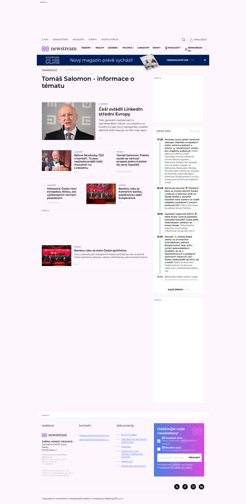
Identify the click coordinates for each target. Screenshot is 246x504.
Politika (127, 47)
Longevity (143, 47)
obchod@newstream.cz (94, 439)
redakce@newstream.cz (94, 435)
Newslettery (60, 39)
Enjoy (156, 47)
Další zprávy (175, 289)
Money (120, 152)
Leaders (112, 47)
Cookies (126, 446)
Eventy (93, 39)
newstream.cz (49, 69)
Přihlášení (200, 39)
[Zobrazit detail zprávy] (178, 161)
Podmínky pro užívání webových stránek (132, 454)
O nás (45, 39)
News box (163, 131)
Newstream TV (195, 49)
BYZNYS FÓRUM (109, 39)
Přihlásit (194, 457)
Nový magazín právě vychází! (101, 60)
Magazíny (78, 39)
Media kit (127, 461)
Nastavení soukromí (133, 465)
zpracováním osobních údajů (176, 467)
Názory (86, 47)
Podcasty (174, 47)
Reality (100, 47)
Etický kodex (129, 434)
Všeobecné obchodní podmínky (134, 440)
